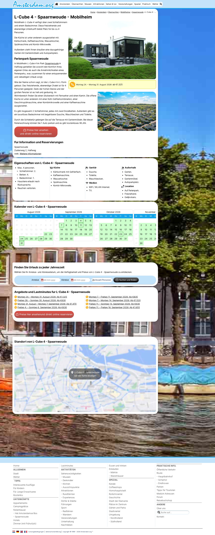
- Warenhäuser (116, 476)
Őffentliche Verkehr (166, 469)
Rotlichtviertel (115, 494)
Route (159, 473)
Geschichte (114, 497)
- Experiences (68, 497)
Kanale (112, 484)
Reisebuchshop (164, 500)
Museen (88, 4)
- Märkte (113, 472)
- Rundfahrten (68, 494)
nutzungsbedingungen (36, 532)
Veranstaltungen (125, 4)
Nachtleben (66, 525)
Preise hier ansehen (36, 132)
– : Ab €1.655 (114, 307)
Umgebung (114, 514)
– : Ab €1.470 (47, 304)
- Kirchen (65, 484)
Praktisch (146, 4)
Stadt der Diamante (118, 501)
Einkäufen (113, 469)
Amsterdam (65, 4)
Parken (160, 486)
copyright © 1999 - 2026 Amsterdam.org (77, 532)
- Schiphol (162, 480)
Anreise (35, 280)
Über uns (161, 508)
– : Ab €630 (42, 300)
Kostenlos (18, 495)
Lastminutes (67, 465)
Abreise (65, 280)
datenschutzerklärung (53, 532)
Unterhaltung (67, 521)
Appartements (20, 503)
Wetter (155, 4)
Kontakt (160, 516)
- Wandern (66, 514)
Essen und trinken (117, 465)
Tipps (17, 481)
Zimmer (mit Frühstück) (24, 523)
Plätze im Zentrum (118, 504)
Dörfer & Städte (68, 501)
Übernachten (77, 4)
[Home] (57, 4)
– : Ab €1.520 (115, 300)
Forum (160, 497)
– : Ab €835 (113, 297)
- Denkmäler (67, 480)
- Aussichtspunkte (70, 487)
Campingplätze (20, 506)
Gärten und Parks (117, 507)
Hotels (16, 520)
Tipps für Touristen (166, 490)
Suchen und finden (128, 280)
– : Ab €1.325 (42, 297)
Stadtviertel (114, 511)
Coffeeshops (115, 487)
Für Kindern (18, 488)
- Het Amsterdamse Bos (25, 513)
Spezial (137, 4)
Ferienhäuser (19, 510)
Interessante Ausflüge (24, 485)
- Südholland (115, 521)
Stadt (16, 473)
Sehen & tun (111, 4)
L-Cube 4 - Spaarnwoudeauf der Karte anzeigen (86, 374)
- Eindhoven (163, 483)
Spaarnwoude (52, 63)
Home (16, 465)
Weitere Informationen (30, 153)
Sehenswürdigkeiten (71, 473)
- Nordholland (116, 518)
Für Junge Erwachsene (24, 491)
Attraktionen (98, 4)
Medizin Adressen (165, 493)
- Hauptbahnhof (165, 476)
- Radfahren (67, 511)
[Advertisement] (181, 76)
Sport (64, 507)
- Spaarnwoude (21, 516)
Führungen (66, 504)
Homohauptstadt (117, 490)
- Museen (65, 477)
